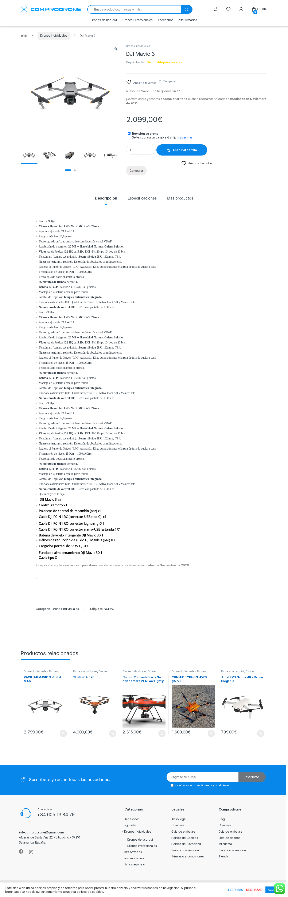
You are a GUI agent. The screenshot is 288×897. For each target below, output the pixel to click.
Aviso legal (178, 819)
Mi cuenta (225, 844)
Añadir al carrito (184, 150)
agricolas (130, 825)
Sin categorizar (134, 864)
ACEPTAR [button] (274, 889)
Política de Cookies (184, 838)
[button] (116, 48)
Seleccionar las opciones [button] (59, 733)
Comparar (169, 81)
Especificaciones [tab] (142, 198)
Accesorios (166, 20)
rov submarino (134, 858)
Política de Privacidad (186, 844)
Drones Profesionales (137, 20)
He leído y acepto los (202, 785)
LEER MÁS (235, 890)
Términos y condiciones (187, 856)
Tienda (223, 856)
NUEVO (109, 609)
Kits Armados (188, 20)
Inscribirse (252, 777)
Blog (222, 819)
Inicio (24, 35)
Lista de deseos (229, 838)
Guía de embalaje (183, 831)
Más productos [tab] (180, 198)
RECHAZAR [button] (254, 890)
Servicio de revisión (185, 850)
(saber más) (185, 137)
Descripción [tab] (106, 198)
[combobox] (134, 9)
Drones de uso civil (104, 20)
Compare (177, 825)
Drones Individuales (53, 35)
